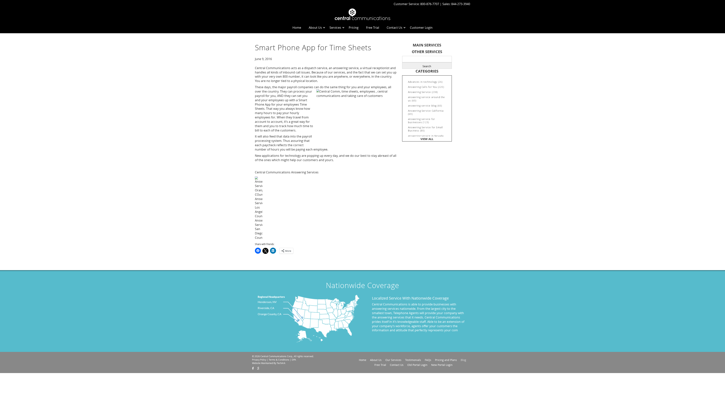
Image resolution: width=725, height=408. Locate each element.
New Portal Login (442, 365)
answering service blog (422, 105)
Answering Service (419, 92)
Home (296, 28)
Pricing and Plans (446, 360)
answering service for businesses (421, 120)
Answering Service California (426, 110)
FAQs (428, 360)
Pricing (354, 28)
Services (335, 28)
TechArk (281, 363)
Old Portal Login (417, 365)
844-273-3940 (460, 4)
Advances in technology (422, 81)
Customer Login (421, 28)
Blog (463, 360)
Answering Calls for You (422, 86)
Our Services (393, 360)
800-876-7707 (430, 4)
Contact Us (394, 28)
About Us (315, 28)
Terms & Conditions (279, 359)
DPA (294, 359)
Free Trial (372, 28)
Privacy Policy (259, 359)
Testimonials (413, 360)
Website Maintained (262, 363)
